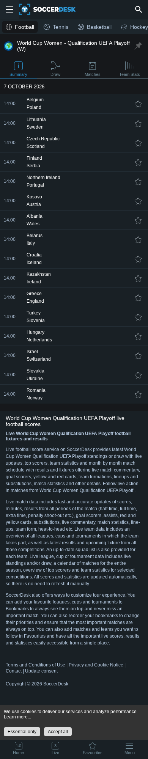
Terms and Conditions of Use (35, 665)
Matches (93, 74)
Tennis (60, 27)
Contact (14, 671)
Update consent (41, 671)
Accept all (58, 731)
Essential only (22, 731)
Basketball (99, 27)
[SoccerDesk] (52, 9)
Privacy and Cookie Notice (96, 665)
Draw (55, 74)
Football (24, 27)
